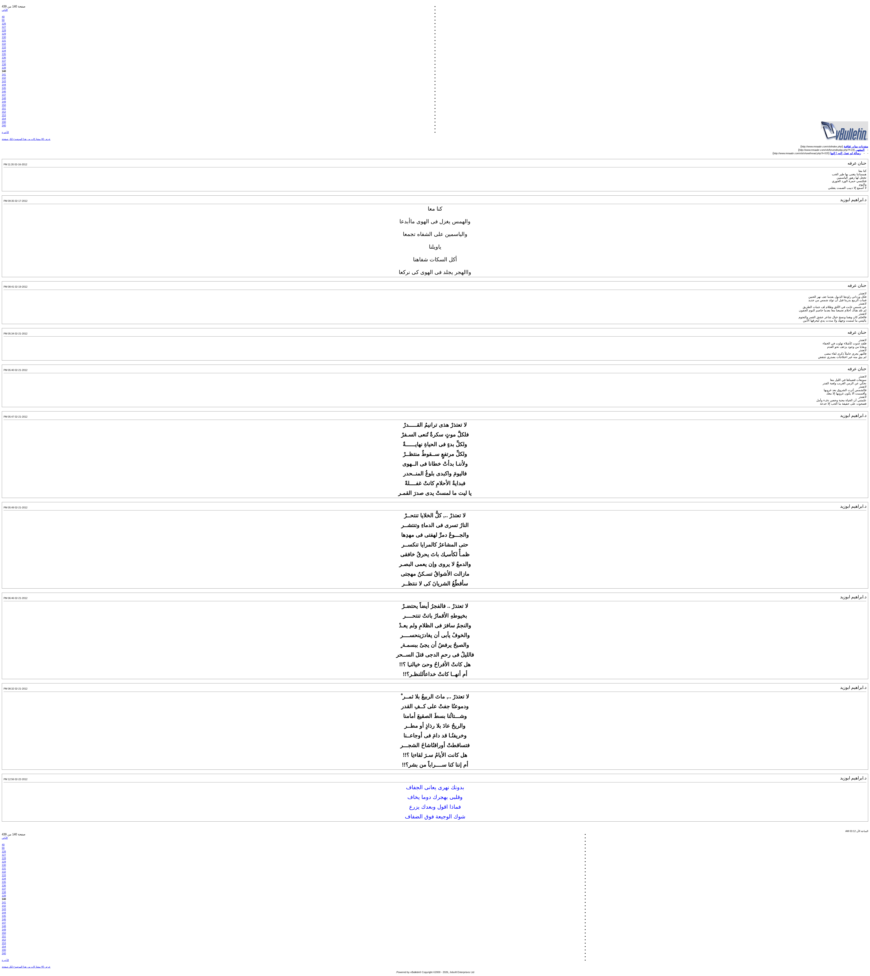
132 (4, 44)
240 (4, 125)
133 (4, 47)
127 (4, 27)
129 (4, 33)
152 (4, 112)
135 (4, 54)
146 (4, 91)
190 (4, 122)
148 (4, 98)
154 (4, 118)
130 (4, 37)
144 (4, 84)
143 (4, 81)
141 (4, 74)
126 (4, 23)
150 (4, 105)
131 (4, 40)
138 (4, 64)
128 (4, 30)
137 (4, 61)
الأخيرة (5, 132)
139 (4, 67)
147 (4, 95)
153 (4, 115)
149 (4, 101)
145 (4, 88)
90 (3, 20)
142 (4, 78)
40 (3, 16)
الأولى (5, 10)
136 (4, 57)
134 (4, 50)
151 (4, 108)
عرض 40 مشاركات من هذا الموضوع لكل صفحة (26, 139)
